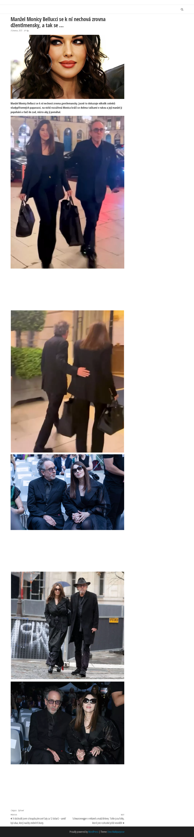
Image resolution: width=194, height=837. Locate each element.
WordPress (93, 832)
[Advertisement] (67, 289)
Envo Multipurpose (116, 832)
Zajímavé (21, 810)
